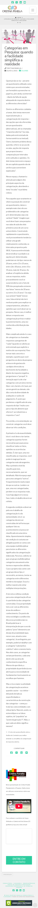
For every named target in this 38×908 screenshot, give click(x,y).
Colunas (24, 71)
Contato (19, 887)
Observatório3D (29, 883)
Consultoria (7, 883)
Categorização (7, 874)
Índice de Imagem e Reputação (19, 884)
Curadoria (18, 883)
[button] (32, 10)
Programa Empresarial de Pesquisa (19, 886)
